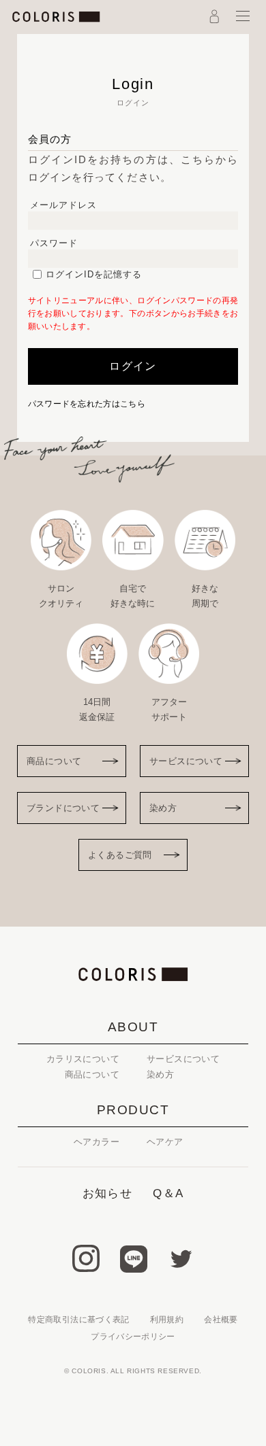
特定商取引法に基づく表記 (78, 1319)
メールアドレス (63, 205)
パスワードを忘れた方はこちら (86, 404)
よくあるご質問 (120, 855)
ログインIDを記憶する (94, 274)
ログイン (132, 366)
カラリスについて (82, 1059)
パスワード (54, 243)
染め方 (163, 808)
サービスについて (185, 761)
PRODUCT (133, 1109)
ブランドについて (63, 808)
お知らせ (107, 1193)
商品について (54, 761)
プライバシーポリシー (133, 1336)
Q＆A (168, 1193)
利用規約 (166, 1319)
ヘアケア (165, 1142)
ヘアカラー (96, 1142)
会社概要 (220, 1319)
